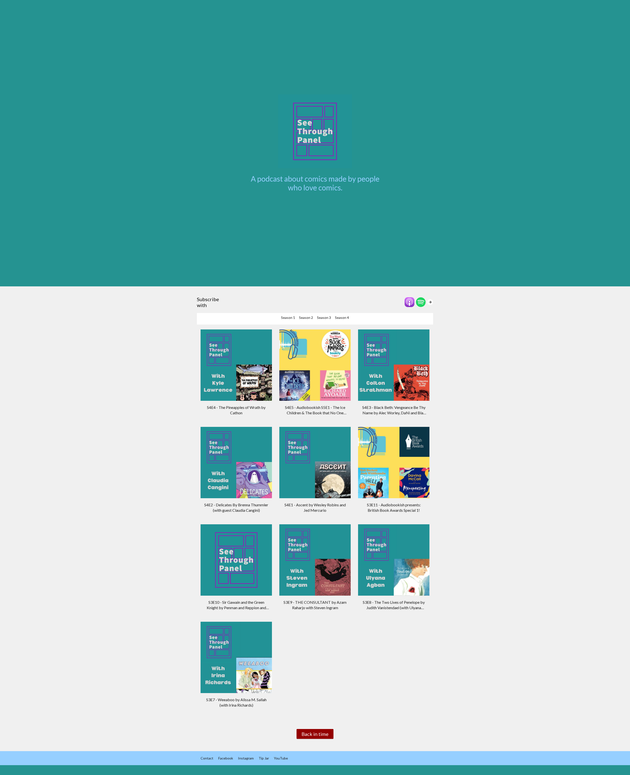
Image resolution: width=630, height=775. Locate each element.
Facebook (225, 758)
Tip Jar (264, 758)
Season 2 (306, 317)
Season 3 (324, 317)
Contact (207, 758)
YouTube (281, 758)
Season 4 (342, 317)
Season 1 (288, 317)
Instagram (246, 758)
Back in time (315, 734)
